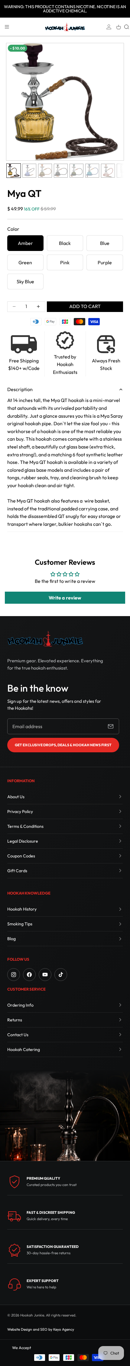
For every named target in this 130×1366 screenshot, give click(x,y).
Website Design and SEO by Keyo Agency (40, 1329)
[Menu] (7, 27)
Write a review (65, 598)
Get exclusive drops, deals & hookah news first (63, 745)
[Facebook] (29, 974)
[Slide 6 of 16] (92, 170)
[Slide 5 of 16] (76, 170)
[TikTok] (60, 974)
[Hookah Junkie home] (45, 639)
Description (20, 389)
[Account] (109, 27)
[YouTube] (45, 974)
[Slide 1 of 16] (13, 170)
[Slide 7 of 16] (108, 170)
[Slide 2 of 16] (29, 170)
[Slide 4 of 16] (60, 170)
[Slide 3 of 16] (45, 170)
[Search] (126, 27)
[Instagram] (13, 974)
